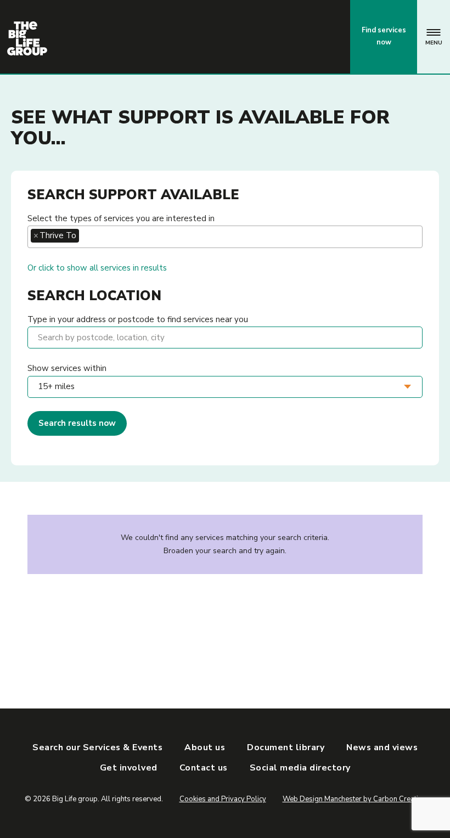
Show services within (66, 368)
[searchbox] (85, 236)
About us (204, 747)
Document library (285, 747)
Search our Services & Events (97, 747)
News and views (382, 747)
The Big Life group (27, 38)
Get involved (129, 768)
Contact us (296, 36)
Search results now (77, 423)
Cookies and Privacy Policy (222, 799)
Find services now (384, 36)
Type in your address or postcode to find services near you (137, 319)
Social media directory (300, 768)
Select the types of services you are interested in (121, 218)
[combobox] (225, 237)
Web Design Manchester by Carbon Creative (354, 799)
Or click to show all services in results (97, 267)
